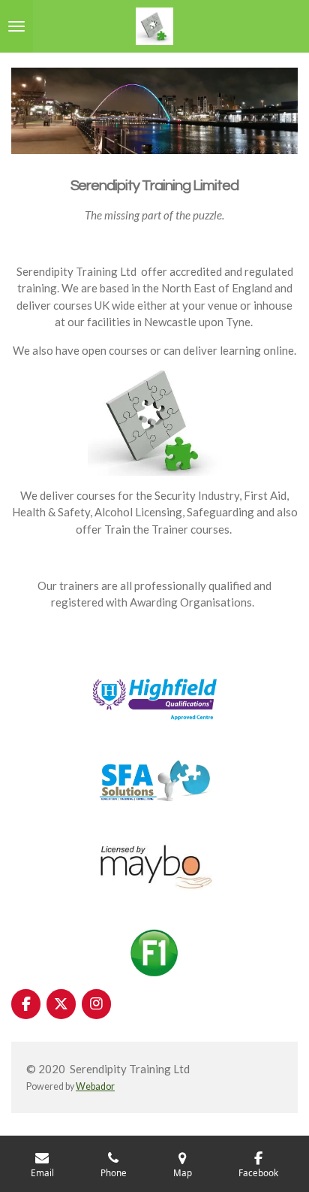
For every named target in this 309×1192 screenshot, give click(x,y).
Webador (95, 1086)
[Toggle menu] (16, 26)
